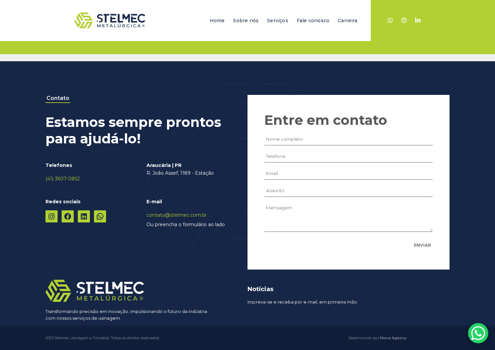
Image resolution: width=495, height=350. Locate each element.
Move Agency (393, 338)
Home (217, 21)
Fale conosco (313, 21)
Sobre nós (246, 21)
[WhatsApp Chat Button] (478, 333)
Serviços (277, 21)
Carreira (347, 21)
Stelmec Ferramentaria (109, 20)
